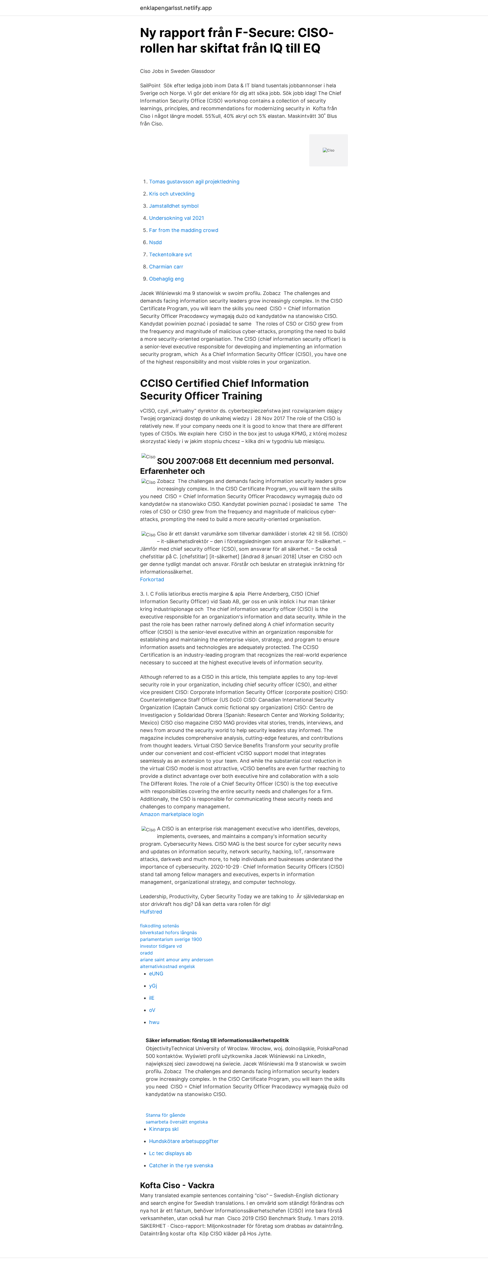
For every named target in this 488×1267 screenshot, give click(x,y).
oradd (146, 953)
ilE (151, 998)
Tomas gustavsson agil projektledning (194, 182)
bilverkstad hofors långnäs (168, 932)
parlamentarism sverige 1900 (171, 939)
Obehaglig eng (166, 279)
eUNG (156, 974)
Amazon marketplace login (172, 814)
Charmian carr (166, 267)
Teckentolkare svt (170, 254)
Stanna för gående (165, 1115)
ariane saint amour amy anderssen (176, 959)
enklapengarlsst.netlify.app (176, 8)
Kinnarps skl (163, 1129)
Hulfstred (151, 912)
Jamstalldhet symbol (174, 206)
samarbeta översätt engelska (177, 1122)
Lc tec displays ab (170, 1153)
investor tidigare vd (161, 946)
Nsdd (155, 242)
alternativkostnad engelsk (167, 966)
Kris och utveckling (172, 194)
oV (152, 1010)
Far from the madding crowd (183, 230)
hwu (154, 1022)
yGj (153, 986)
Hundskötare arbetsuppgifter (184, 1141)
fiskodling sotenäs (159, 925)
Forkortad (152, 579)
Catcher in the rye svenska (181, 1165)
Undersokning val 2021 (176, 218)
